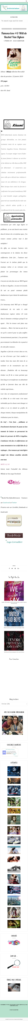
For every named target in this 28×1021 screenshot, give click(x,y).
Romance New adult (6, 28)
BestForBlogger (20, 1019)
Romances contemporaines (19, 28)
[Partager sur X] (13, 568)
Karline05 (8, 751)
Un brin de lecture (11, 1019)
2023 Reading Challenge (10, 749)
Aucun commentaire (18, 41)
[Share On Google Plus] (18, 568)
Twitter (14, 502)
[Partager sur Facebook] (10, 568)
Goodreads (6, 502)
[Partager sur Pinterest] (16, 568)
